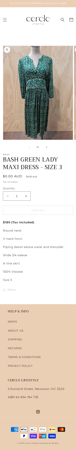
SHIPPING (15, 339)
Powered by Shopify (49, 443)
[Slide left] (29, 147)
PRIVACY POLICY (20, 366)
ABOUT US (16, 330)
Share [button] (11, 289)
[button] (5, 19)
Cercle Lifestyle (32, 443)
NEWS (12, 321)
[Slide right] (46, 147)
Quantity (9, 188)
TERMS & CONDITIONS (24, 357)
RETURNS (15, 348)
